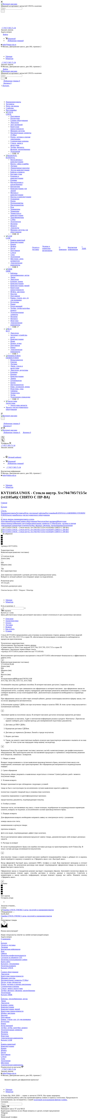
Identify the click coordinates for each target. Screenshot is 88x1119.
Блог (3, 951)
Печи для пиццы (30, 513)
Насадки (4, 1015)
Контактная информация (10, 949)
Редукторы (5, 1021)
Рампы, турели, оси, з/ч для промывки (16, 1019)
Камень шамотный (8, 1044)
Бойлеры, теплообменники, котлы (14, 999)
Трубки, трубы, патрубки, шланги (14, 1028)
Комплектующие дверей (10, 1009)
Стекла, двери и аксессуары (12, 988)
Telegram (9, 56)
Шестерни (5, 1063)
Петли (3, 1052)
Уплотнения (68, 525)
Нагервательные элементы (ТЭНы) (14, 980)
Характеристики (12, 621)
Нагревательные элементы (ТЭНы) (42, 523)
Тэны (3, 1059)
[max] (9, 54)
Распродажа (15, 521)
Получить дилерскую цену (11, 586)
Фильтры (4, 1032)
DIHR (72, 513)
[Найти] (3, 11)
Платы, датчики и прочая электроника (16, 984)
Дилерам (4, 947)
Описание (9, 619)
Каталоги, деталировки (10, 964)
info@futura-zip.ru (9, 45)
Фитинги (4, 1034)
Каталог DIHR (6, 995)
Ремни (3, 1024)
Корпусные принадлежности (12, 976)
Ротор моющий (7, 1026)
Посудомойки (50, 513)
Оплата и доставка (8, 945)
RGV (76, 513)
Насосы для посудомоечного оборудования (33, 515)
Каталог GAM (6, 1040)
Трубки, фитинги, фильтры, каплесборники (46, 525)
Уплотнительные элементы (11, 1030)
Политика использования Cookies (14, 960)
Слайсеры (41, 513)
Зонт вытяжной (51, 521)
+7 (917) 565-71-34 (8, 28)
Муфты (4, 1050)
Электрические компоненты (12, 1038)
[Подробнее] (1, 918)
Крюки (3, 1048)
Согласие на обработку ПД (11, 957)
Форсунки (5, 1036)
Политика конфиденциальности (13, 955)
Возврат (9, 627)
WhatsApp (9, 59)
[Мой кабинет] (2, 421)
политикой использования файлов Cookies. (50, 1100)
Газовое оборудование (28, 521)
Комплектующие (7, 1007)
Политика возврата (8, 966)
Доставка (9, 625)
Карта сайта (5, 962)
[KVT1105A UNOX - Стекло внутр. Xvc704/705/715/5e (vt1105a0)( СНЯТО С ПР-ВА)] (35, 530)
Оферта (4, 953)
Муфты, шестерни (8, 1013)
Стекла (3, 1057)
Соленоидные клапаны (20, 525)
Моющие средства (21, 523)
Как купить (10, 629)
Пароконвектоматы (8, 513)
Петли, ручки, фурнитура (11, 982)
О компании (6, 939)
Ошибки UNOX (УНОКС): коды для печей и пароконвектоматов (26, 916)
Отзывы (9, 631)
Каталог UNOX (7, 968)
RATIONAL (60, 513)
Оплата (8, 623)
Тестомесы (20, 513)
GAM (67, 513)
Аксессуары (11, 515)
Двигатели (41, 521)
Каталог (4, 943)
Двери (3, 1001)
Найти (4, 1106)
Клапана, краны (7, 1005)
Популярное (5, 521)
